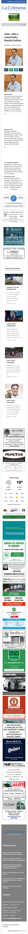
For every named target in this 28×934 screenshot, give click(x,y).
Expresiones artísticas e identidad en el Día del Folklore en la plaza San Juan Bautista (14, 880)
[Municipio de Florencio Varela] (14, 530)
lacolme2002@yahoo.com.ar (14, 918)
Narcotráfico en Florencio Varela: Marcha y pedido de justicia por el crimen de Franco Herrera (12, 866)
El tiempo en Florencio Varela (14, 504)
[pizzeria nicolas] (14, 594)
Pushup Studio (21, 930)
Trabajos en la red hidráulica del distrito (13, 289)
